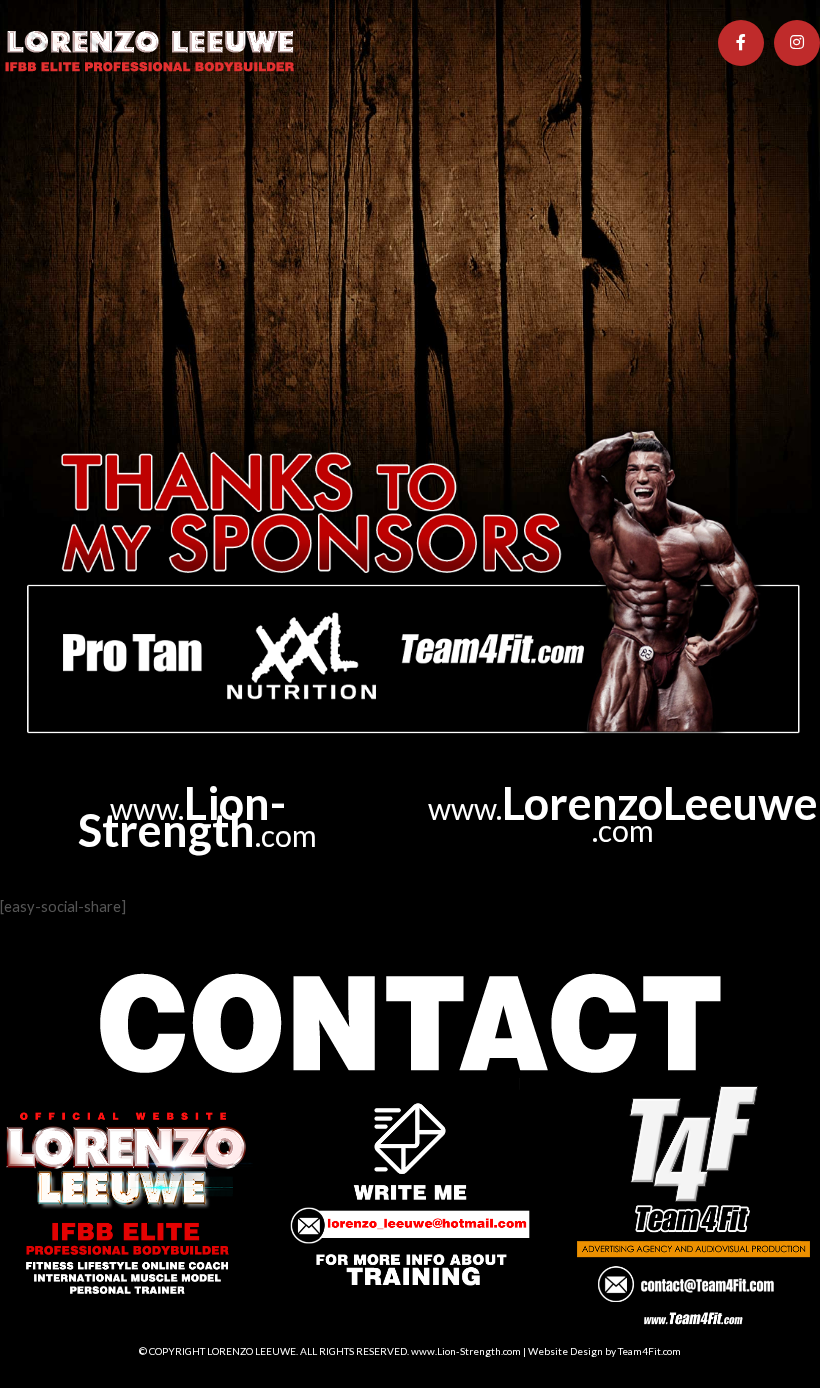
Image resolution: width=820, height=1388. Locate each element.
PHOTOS (379, 132)
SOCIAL (675, 132)
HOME (44, 132)
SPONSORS (574, 132)
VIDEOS (471, 132)
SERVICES (279, 132)
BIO (199, 132)
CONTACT (59, 190)
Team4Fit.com (649, 1351)
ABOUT (127, 132)
